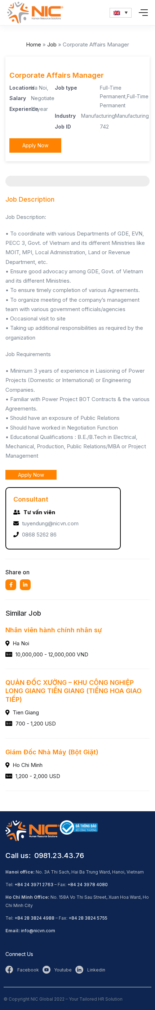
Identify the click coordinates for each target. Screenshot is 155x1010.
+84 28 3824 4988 (34, 918)
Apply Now (35, 145)
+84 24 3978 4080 (87, 884)
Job (52, 44)
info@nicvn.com (38, 930)
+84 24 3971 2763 (33, 884)
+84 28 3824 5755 (87, 918)
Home (33, 44)
